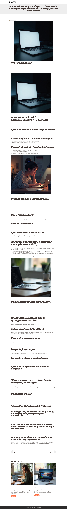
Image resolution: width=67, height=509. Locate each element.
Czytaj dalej (13, 496)
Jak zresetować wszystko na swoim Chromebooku (19, 488)
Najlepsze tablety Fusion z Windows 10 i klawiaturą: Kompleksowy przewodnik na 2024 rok (45, 488)
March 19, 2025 (15, 464)
